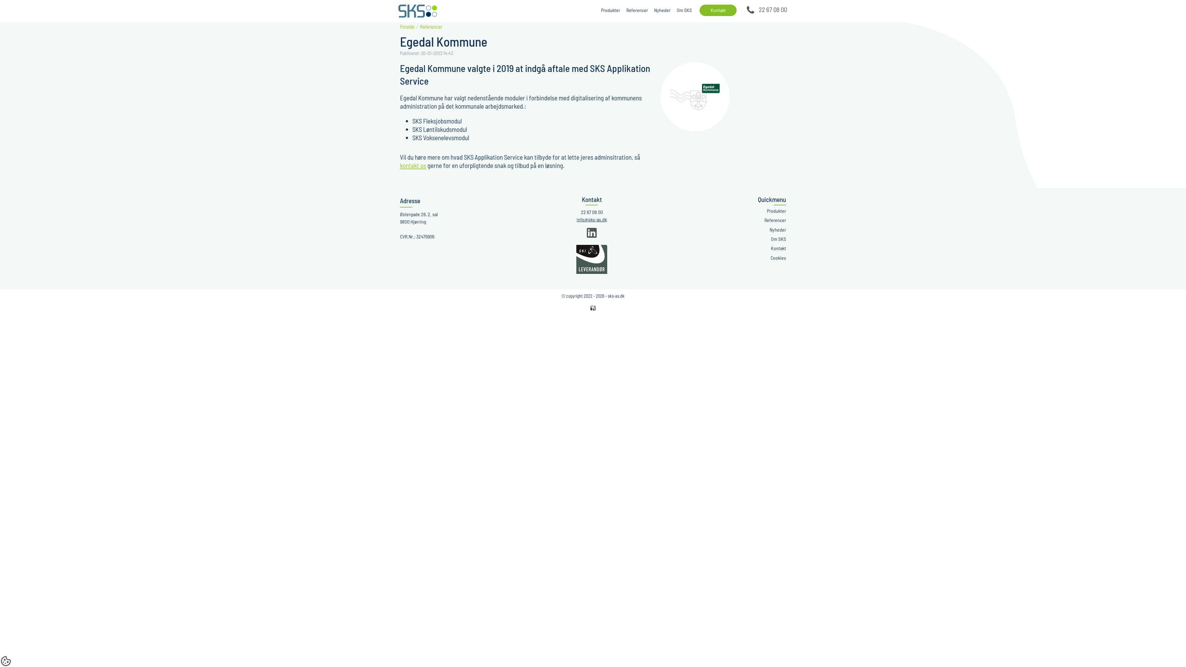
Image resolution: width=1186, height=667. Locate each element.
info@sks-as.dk (592, 219)
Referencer (637, 10)
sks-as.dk (616, 296)
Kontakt (718, 10)
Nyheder (662, 10)
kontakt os (413, 165)
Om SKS (684, 10)
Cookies (778, 258)
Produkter (610, 10)
